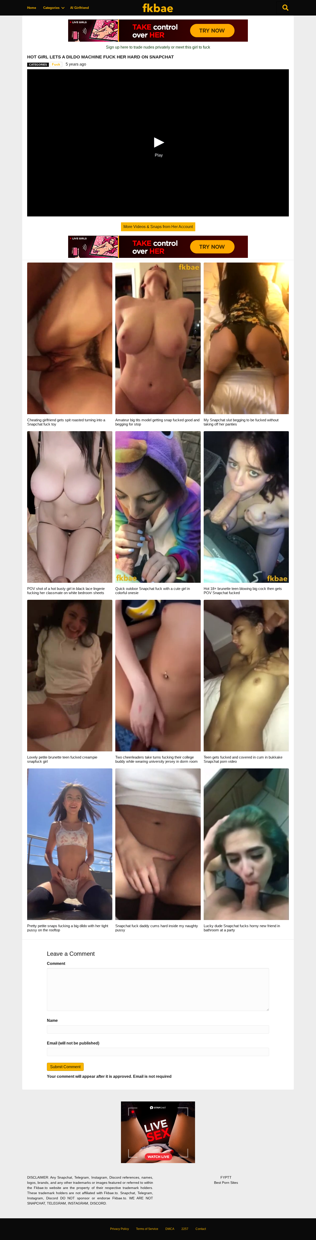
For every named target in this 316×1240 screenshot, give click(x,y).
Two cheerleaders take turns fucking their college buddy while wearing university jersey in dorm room (156, 759)
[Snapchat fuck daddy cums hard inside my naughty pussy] (157, 844)
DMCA (169, 1229)
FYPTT (226, 1177)
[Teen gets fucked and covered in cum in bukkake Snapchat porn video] (246, 675)
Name (52, 1020)
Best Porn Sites (226, 1183)
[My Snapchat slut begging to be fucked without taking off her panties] (246, 338)
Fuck (56, 64)
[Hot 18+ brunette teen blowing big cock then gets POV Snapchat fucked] (246, 507)
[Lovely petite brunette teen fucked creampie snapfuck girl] (69, 675)
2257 (184, 1229)
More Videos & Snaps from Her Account (158, 227)
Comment (56, 963)
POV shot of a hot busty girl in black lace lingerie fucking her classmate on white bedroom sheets (66, 590)
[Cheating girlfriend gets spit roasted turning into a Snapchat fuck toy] (69, 338)
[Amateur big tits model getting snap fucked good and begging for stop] (157, 338)
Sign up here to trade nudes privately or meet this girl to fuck (158, 47)
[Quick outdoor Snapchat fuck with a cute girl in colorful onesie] (157, 507)
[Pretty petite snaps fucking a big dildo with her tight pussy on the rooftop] (69, 844)
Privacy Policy (119, 1229)
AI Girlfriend (79, 8)
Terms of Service (147, 1229)
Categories (51, 8)
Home (31, 8)
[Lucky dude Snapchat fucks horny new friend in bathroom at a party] (246, 844)
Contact (201, 1229)
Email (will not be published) (73, 1043)
